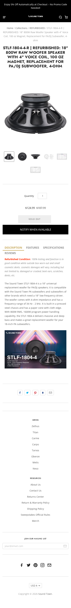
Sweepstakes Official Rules (35, 514)
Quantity (29, 195)
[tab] (13, 248)
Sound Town (45, 593)
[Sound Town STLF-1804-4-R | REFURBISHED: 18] (9, 157)
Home (10, 28)
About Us (36, 484)
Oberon (35, 456)
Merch (35, 520)
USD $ (34, 585)
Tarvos (35, 450)
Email (50, 392)
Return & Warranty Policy (35, 502)
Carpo (35, 444)
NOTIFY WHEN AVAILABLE (35, 229)
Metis (36, 462)
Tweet (27, 392)
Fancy (42, 392)
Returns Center (35, 496)
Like (20, 392)
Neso (35, 468)
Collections (21, 28)
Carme (35, 438)
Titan (35, 432)
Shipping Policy (35, 508)
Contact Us (35, 490)
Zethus (35, 426)
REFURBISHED (37, 28)
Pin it (35, 392)
